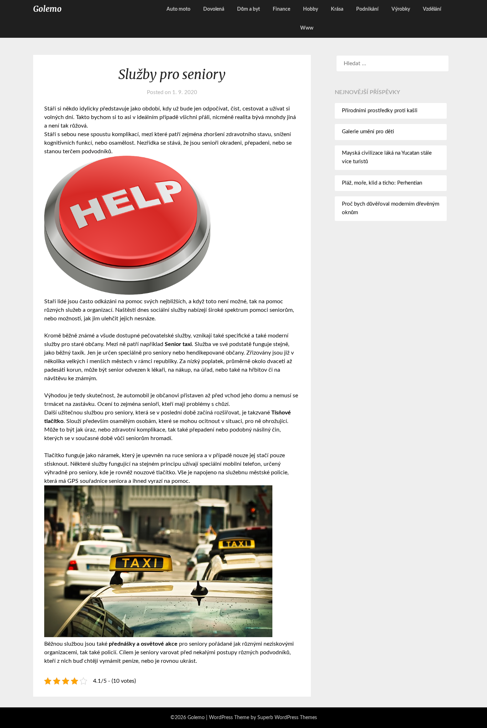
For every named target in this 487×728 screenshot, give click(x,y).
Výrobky (400, 9)
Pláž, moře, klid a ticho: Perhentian (382, 183)
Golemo (47, 9)
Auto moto (178, 9)
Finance (281, 9)
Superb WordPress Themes (287, 717)
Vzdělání (432, 9)
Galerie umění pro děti (368, 131)
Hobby (310, 9)
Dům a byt (248, 9)
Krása (337, 9)
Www (306, 28)
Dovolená (213, 9)
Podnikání (367, 9)
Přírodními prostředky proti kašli (379, 110)
